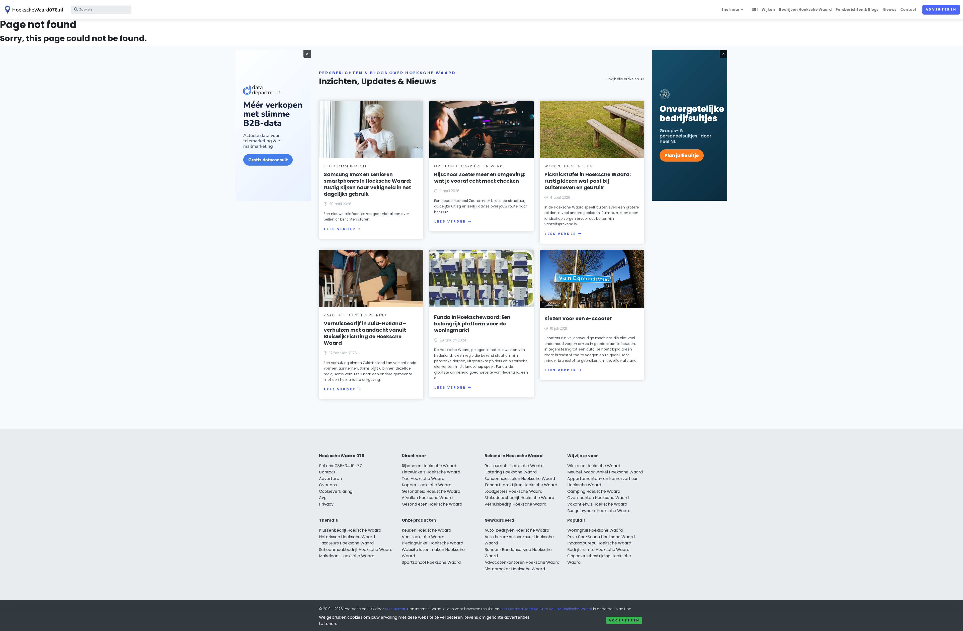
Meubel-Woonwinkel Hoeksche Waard (605, 472)
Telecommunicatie (346, 166)
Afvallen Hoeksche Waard (427, 498)
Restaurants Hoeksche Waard (514, 466)
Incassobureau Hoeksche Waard (599, 543)
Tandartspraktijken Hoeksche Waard (521, 485)
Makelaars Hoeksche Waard (346, 556)
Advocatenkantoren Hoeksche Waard (522, 562)
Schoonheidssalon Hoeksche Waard (520, 478)
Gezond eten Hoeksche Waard (432, 504)
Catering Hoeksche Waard (511, 472)
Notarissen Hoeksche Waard (347, 537)
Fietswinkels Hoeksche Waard (431, 472)
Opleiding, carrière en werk (468, 166)
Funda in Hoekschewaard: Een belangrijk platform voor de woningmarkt (472, 324)
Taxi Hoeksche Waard (423, 478)
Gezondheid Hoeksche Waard (431, 491)
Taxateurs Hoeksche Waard (346, 543)
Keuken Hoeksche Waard (426, 530)
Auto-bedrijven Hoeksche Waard (517, 530)
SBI (755, 9)
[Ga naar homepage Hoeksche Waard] (33, 9)
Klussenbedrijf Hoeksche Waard (350, 530)
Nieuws (889, 9)
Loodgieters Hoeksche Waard (513, 491)
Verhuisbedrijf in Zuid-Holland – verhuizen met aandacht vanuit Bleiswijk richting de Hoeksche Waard (365, 333)
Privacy (326, 504)
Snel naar (730, 9)
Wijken (768, 9)
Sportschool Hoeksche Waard (431, 562)
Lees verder (340, 229)
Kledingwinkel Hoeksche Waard (432, 543)
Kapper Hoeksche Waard (426, 485)
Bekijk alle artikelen (623, 79)
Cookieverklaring (335, 491)
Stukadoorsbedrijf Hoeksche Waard (519, 498)
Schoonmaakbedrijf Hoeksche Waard (355, 549)
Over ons (328, 485)
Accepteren (624, 620)
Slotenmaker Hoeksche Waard (515, 569)
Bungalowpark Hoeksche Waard (598, 511)
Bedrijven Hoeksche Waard (805, 9)
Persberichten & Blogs (857, 9)
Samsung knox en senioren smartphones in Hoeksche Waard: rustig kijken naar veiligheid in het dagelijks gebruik (367, 184)
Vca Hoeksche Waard (423, 537)
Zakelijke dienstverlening (355, 315)
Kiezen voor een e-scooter (578, 318)
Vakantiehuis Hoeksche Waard (597, 504)
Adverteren (941, 9)
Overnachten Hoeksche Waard (598, 498)
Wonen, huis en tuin (568, 166)
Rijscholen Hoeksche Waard (429, 466)
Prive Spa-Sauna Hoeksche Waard (601, 537)
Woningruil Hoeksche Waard (595, 530)
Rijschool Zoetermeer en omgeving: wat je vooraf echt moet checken (479, 177)
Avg (323, 498)
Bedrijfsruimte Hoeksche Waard (598, 549)
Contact (908, 9)
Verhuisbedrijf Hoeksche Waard (515, 504)
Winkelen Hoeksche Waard (593, 466)
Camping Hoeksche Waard (593, 491)
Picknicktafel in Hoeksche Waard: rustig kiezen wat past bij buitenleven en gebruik (587, 181)
